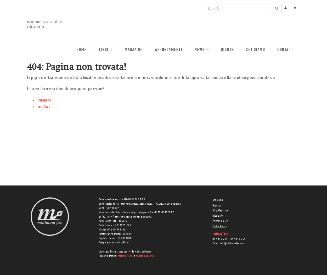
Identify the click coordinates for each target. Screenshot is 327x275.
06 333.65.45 (220, 239)
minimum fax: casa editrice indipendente (45, 24)
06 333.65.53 (238, 239)
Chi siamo (218, 200)
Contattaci (43, 107)
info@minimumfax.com (232, 243)
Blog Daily (218, 215)
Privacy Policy (220, 221)
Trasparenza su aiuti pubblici (114, 242)
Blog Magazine (220, 210)
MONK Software (143, 251)
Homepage (44, 100)
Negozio (217, 205)
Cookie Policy (220, 226)
